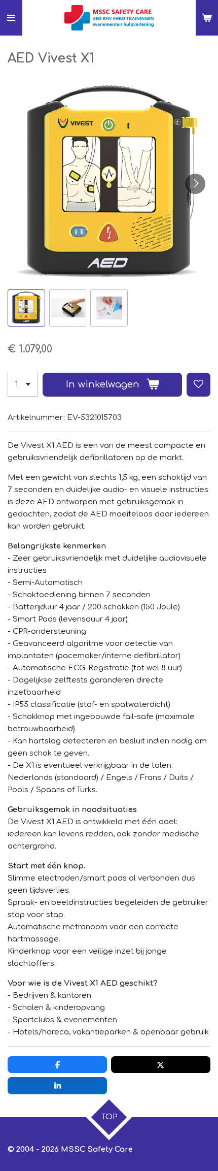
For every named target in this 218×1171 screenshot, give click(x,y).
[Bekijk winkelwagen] (207, 18)
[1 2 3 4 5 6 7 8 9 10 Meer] (23, 385)
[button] (26, 308)
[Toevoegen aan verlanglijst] (198, 385)
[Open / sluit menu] (11, 18)
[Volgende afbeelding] (195, 184)
